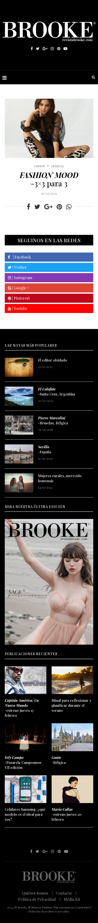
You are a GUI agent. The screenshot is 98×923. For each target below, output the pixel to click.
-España (44, 449)
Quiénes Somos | (37, 893)
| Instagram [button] (21, 277)
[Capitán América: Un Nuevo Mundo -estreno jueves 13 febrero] (25, 680)
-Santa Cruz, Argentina (56, 391)
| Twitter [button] (19, 267)
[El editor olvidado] (19, 367)
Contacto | (66, 893)
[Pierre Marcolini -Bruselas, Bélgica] (19, 425)
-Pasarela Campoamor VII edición (23, 762)
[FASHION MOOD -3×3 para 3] (49, 128)
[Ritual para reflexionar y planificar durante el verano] (72, 680)
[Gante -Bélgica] (72, 737)
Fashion (39, 166)
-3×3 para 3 (49, 179)
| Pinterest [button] (20, 298)
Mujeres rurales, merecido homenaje (60, 478)
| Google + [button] (20, 287)
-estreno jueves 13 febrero (22, 708)
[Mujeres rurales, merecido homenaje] (19, 482)
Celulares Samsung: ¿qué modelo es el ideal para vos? (25, 814)
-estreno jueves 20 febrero (66, 814)
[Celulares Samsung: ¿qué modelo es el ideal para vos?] (25, 789)
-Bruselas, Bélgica (53, 420)
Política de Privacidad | (39, 899)
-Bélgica (59, 760)
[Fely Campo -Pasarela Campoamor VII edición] (25, 737)
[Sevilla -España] (19, 454)
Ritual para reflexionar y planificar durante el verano (71, 705)
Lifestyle (57, 166)
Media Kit (72, 899)
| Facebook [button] (20, 256)
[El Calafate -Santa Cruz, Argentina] (19, 396)
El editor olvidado (52, 360)
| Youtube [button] (19, 308)
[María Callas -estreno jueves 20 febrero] (72, 789)
